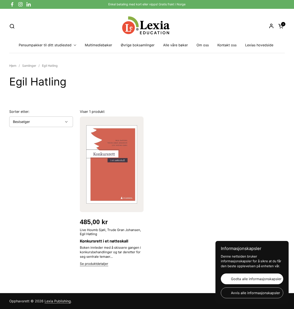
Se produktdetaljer (94, 264)
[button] (12, 26)
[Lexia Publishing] (147, 26)
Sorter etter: (19, 111)
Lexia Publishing (58, 301)
